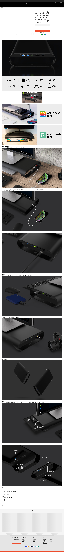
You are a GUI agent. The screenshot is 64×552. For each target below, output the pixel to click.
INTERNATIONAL (24, 542)
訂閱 (16, 543)
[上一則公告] (11, 0)
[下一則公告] (52, 0)
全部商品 (2, 7)
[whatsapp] (44, 34)
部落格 (23, 541)
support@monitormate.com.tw (46, 542)
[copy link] (45, 34)
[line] (41, 34)
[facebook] (42, 34)
